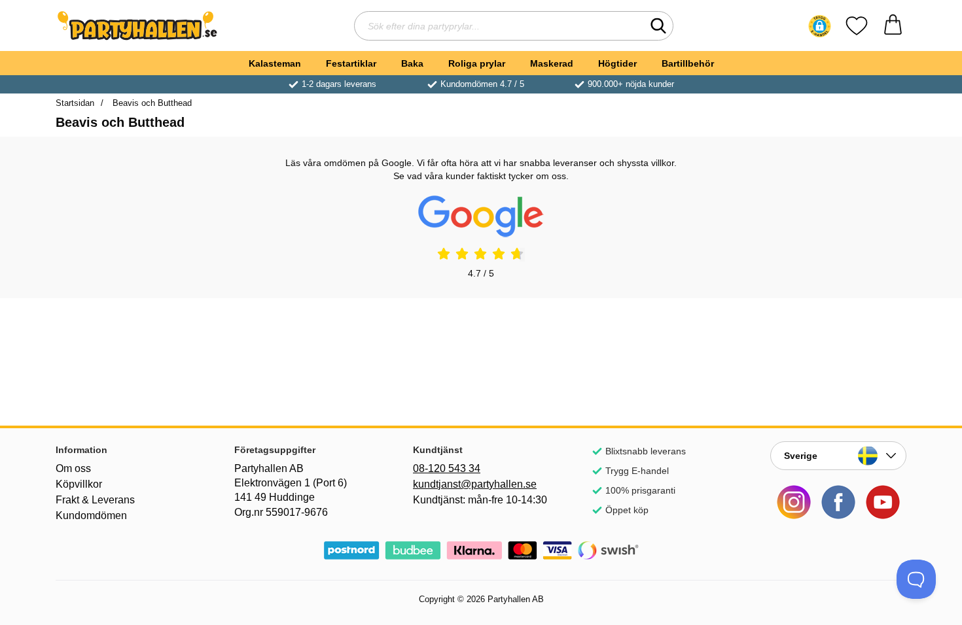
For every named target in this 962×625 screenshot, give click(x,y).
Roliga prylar (476, 63)
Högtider (617, 63)
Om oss (73, 468)
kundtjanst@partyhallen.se (475, 484)
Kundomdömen (91, 515)
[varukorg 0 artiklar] (893, 26)
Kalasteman (275, 63)
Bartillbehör (688, 63)
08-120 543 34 (446, 468)
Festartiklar (351, 63)
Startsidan (75, 103)
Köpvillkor (79, 484)
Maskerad (551, 63)
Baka (412, 63)
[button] (819, 26)
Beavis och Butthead (151, 103)
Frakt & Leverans (95, 499)
